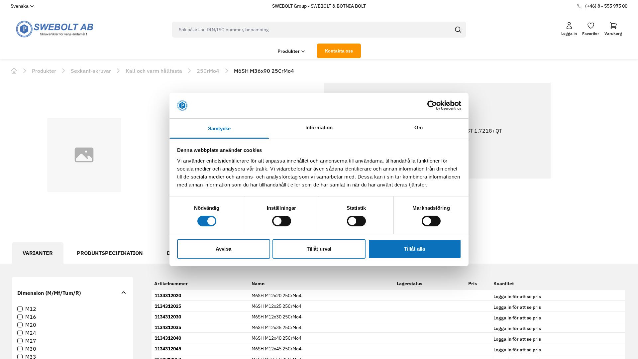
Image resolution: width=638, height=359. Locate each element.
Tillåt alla (414, 249)
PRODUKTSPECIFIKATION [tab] (110, 253)
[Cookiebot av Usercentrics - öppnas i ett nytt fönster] (432, 105)
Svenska (20, 6)
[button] (613, 29)
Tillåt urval (319, 249)
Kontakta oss (339, 51)
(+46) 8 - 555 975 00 (606, 6)
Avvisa (223, 249)
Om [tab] (418, 127)
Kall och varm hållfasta (154, 70)
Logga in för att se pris (517, 296)
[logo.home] (55, 29)
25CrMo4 (208, 70)
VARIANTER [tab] (38, 253)
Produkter (288, 51)
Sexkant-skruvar (91, 70)
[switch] (281, 221)
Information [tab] (319, 127)
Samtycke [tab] (219, 128)
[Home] (14, 70)
